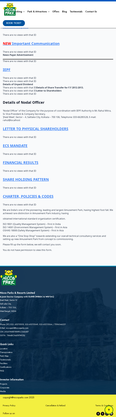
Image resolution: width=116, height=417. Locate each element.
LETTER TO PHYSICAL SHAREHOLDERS (35, 128)
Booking (17, 11)
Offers (55, 11)
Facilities (3, 363)
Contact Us (91, 11)
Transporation (6, 352)
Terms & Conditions (104, 405)
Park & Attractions (37, 11)
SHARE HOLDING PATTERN (26, 179)
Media (3, 391)
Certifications (5, 367)
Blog (64, 11)
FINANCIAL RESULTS (20, 162)
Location (3, 348)
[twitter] (102, 414)
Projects (3, 384)
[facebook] (98, 414)
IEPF (6, 69)
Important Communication (31, 43)
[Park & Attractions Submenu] (49, 12)
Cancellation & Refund (55, 405)
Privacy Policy (9, 405)
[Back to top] (109, 410)
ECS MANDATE (15, 145)
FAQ (2, 370)
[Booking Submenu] (24, 12)
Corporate (4, 387)
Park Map (4, 356)
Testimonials (76, 11)
